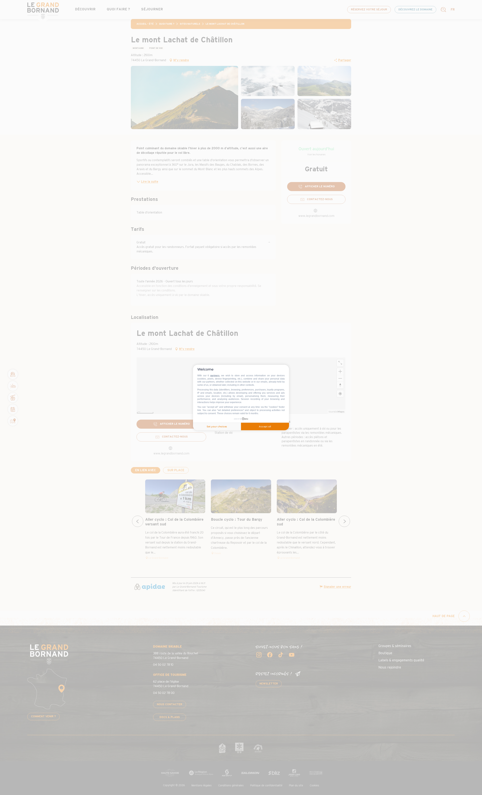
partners (215, 375)
